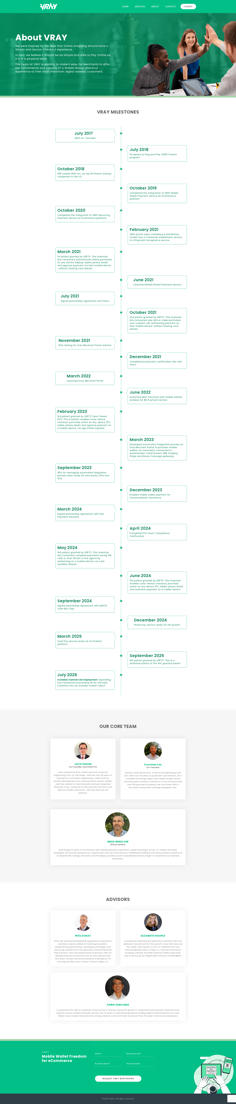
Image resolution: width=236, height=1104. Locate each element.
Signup (188, 6)
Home (125, 6)
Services (140, 6)
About (155, 6)
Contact (170, 6)
